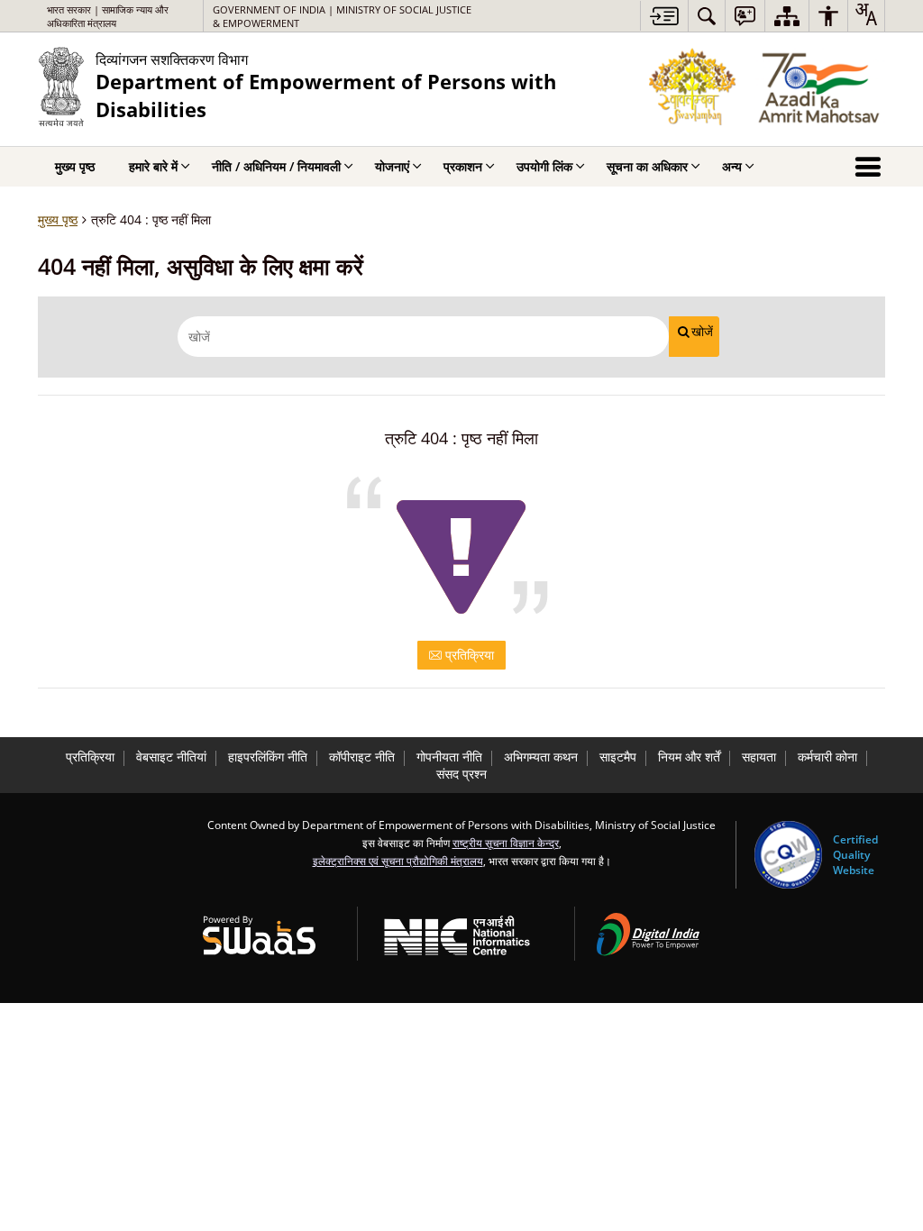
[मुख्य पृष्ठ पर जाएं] (664, 16)
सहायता (759, 756)
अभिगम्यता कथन (541, 756)
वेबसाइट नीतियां (171, 756)
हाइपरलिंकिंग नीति (267, 756)
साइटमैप (617, 756)
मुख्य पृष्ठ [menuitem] (75, 166)
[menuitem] (707, 16)
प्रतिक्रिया (468, 654)
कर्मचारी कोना (827, 756)
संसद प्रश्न (461, 773)
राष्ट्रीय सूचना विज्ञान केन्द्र (505, 842)
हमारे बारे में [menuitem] (153, 166)
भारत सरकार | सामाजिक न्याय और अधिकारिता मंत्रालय (108, 16)
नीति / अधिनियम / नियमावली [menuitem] (276, 166)
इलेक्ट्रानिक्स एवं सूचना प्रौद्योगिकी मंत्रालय (398, 860)
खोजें (702, 331)
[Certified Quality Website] (788, 855)
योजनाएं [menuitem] (392, 166)
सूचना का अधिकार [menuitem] (647, 166)
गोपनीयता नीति (449, 756)
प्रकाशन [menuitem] (462, 166)
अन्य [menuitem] (732, 166)
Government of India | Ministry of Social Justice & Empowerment (342, 16)
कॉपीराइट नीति (362, 756)
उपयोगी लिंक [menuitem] (544, 166)
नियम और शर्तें (689, 756)
